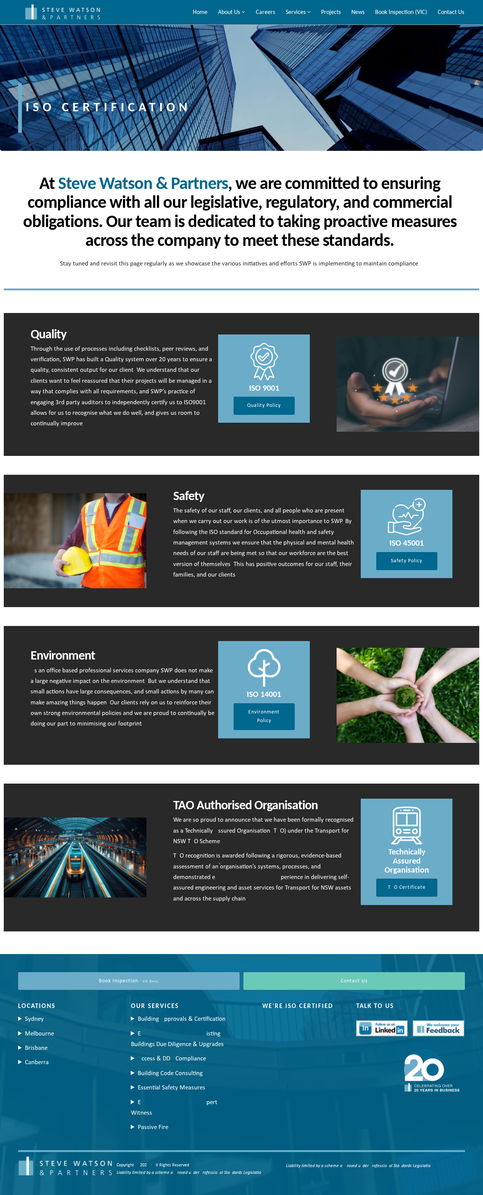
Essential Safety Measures (171, 1088)
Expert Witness (174, 1107)
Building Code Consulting (170, 1073)
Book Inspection (129, 981)
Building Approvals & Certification (182, 1019)
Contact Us (354, 981)
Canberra (37, 1062)
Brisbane (36, 1048)
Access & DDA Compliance (172, 1058)
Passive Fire (153, 1127)
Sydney (34, 1019)
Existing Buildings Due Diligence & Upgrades (177, 1039)
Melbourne (39, 1034)
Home (200, 12)
